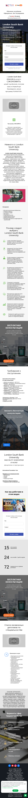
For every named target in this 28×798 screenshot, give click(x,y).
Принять (15, 790)
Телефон (7, 57)
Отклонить (22, 790)
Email (4, 353)
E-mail (4, 437)
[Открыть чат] (25, 795)
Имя (5, 50)
